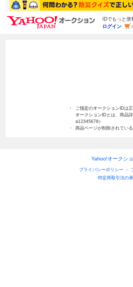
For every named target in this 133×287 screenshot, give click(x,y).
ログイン (112, 26)
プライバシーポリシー (101, 169)
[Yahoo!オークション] (52, 18)
